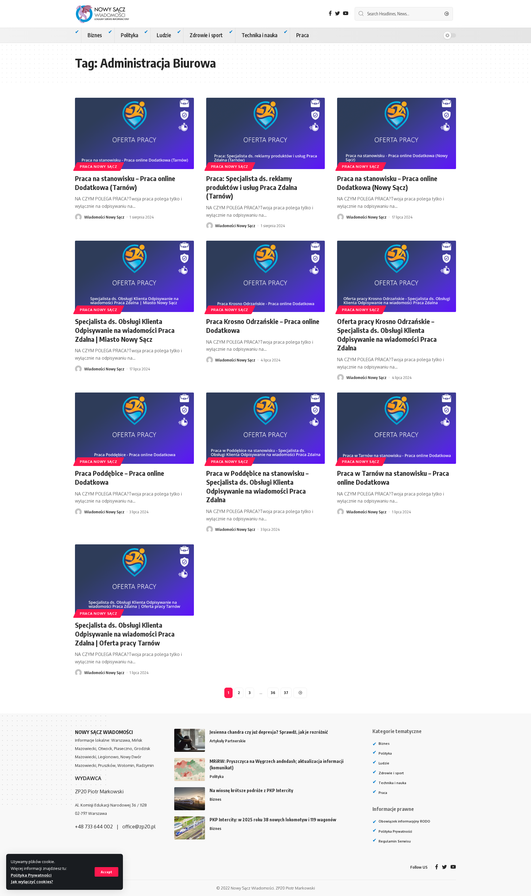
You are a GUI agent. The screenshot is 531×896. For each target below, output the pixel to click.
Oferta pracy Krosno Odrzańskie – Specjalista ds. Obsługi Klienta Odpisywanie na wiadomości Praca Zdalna (387, 334)
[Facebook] (330, 13)
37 (286, 692)
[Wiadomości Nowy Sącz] (107, 14)
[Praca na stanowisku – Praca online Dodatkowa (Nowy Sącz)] (396, 133)
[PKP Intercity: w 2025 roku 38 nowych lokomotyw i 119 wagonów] (189, 827)
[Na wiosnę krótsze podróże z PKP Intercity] (189, 798)
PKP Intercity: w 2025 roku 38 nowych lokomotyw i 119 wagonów (273, 819)
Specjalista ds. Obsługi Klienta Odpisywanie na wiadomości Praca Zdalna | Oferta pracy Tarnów (125, 634)
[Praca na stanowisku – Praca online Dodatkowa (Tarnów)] (134, 133)
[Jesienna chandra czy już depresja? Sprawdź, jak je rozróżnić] (189, 740)
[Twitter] (337, 13)
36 (273, 692)
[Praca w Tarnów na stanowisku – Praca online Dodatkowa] (396, 428)
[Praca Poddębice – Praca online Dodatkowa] (134, 428)
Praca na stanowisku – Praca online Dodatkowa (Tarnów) (125, 182)
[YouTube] (345, 13)
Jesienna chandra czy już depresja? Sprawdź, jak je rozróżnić (269, 732)
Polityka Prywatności (31, 875)
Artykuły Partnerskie (228, 740)
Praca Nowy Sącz (98, 166)
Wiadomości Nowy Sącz (104, 217)
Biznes (215, 799)
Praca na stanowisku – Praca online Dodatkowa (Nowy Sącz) (387, 182)
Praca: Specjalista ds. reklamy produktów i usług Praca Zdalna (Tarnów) (251, 187)
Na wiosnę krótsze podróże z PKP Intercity (251, 790)
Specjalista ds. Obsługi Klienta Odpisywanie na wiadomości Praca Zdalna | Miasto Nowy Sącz (125, 330)
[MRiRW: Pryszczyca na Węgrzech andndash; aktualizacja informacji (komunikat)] (189, 769)
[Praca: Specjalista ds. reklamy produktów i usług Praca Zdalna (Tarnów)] (265, 133)
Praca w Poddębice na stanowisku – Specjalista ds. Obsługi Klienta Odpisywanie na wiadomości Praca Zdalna (257, 486)
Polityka (217, 776)
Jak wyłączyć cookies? (32, 881)
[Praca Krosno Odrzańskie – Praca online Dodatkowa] (265, 276)
